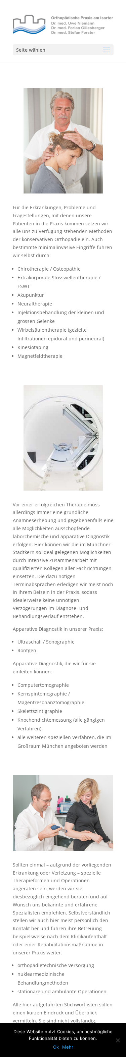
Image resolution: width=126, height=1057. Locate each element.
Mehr (67, 1047)
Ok (56, 1047)
